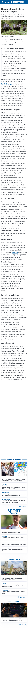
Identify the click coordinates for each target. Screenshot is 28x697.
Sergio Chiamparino (8, 84)
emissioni (15, 252)
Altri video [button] (23, 597)
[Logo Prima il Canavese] (14, 2)
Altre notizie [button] (22, 506)
